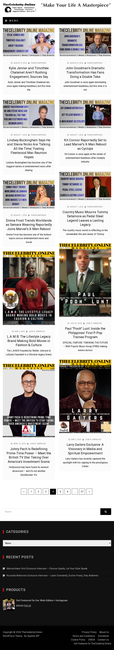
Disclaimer (103, 636)
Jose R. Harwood (94, 323)
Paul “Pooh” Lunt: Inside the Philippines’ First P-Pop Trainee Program (85, 333)
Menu (13, 20)
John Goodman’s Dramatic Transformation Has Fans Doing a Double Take (85, 72)
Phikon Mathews (38, 63)
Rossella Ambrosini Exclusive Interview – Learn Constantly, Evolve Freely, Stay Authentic (52, 575)
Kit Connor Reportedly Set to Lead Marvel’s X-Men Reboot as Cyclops (85, 144)
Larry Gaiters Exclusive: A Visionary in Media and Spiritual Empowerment (85, 449)
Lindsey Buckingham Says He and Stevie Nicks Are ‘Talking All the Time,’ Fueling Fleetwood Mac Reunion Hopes (28, 148)
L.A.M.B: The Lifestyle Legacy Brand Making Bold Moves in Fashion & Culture (28, 341)
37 (82, 491)
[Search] (105, 511)
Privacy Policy (89, 632)
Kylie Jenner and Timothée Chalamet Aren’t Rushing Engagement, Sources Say (29, 72)
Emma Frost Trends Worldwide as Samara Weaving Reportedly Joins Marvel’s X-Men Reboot (29, 225)
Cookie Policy (78, 639)
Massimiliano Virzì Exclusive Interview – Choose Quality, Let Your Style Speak (47, 568)
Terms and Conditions (83, 636)
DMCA (91, 639)
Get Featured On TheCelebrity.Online (92, 643)
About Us (104, 632)
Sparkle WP (33, 636)
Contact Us (103, 639)
